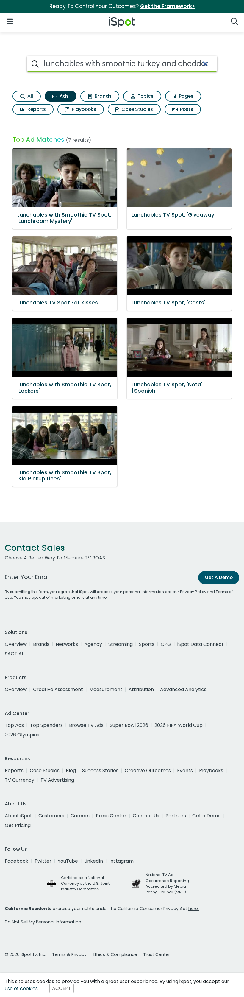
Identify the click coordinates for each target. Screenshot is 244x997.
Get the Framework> (167, 6)
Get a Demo (206, 815)
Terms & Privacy (69, 954)
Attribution (141, 689)
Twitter (43, 861)
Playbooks (83, 109)
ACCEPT (61, 988)
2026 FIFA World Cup (178, 725)
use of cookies (21, 988)
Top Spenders (46, 725)
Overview (16, 644)
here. (193, 909)
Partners (175, 815)
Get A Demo (219, 577)
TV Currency (19, 780)
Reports (36, 109)
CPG (166, 644)
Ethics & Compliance (115, 954)
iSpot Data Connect (200, 644)
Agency (93, 644)
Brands (102, 96)
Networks (67, 644)
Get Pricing (18, 825)
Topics (145, 96)
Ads (63, 96)
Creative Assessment (58, 689)
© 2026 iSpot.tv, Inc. (25, 954)
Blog (71, 770)
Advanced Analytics (183, 689)
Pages (185, 96)
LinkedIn (93, 861)
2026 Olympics (22, 734)
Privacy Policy (193, 591)
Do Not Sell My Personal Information (43, 922)
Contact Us (146, 815)
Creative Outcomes (148, 770)
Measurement (105, 689)
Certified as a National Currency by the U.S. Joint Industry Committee (85, 883)
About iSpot (18, 815)
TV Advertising (57, 780)
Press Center (111, 815)
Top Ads (14, 725)
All (29, 96)
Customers (51, 815)
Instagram (121, 861)
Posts (186, 109)
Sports (146, 644)
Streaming (120, 644)
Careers (80, 815)
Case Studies (136, 109)
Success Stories (100, 770)
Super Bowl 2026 (129, 725)
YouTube (68, 861)
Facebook (16, 861)
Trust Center (156, 954)
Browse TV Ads (86, 725)
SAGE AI (14, 653)
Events (185, 770)
